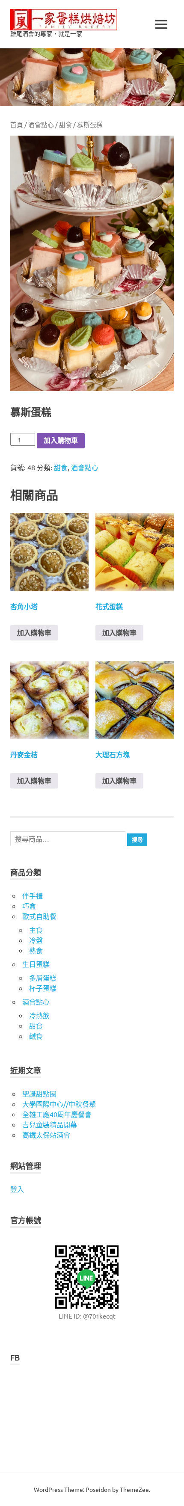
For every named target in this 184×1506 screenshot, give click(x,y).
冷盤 (36, 940)
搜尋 (137, 839)
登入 (17, 1189)
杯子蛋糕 (42, 988)
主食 (36, 929)
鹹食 (36, 1036)
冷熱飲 (39, 1015)
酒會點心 (41, 124)
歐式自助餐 (39, 916)
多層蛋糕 (42, 977)
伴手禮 (32, 895)
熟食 (36, 950)
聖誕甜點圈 (39, 1093)
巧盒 (29, 905)
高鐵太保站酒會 (46, 1134)
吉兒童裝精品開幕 (49, 1124)
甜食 (65, 124)
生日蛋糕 (36, 964)
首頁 (16, 124)
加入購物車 (61, 440)
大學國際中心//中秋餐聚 (59, 1104)
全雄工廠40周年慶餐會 (57, 1114)
